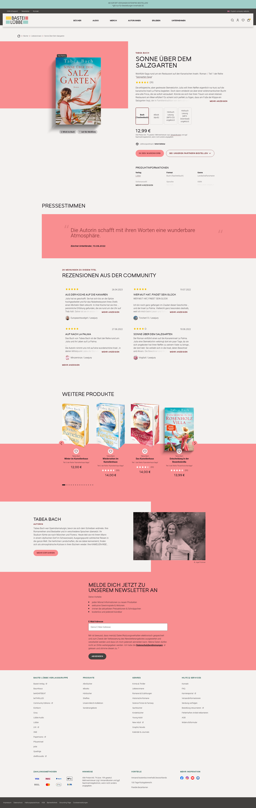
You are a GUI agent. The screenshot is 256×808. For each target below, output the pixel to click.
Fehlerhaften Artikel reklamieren (195, 713)
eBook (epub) (156, 116)
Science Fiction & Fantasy (143, 703)
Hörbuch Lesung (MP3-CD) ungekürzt (170, 116)
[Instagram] (187, 778)
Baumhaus (38, 689)
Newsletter (25, 11)
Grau (35, 713)
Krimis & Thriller (138, 684)
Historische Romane (140, 698)
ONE (35, 732)
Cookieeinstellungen (80, 803)
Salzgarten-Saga (144, 77)
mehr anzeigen (218, 101)
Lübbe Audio (38, 717)
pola (35, 746)
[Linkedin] (198, 778)
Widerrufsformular (189, 722)
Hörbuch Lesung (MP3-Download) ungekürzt (184, 116)
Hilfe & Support (12, 11)
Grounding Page (65, 803)
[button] (76, 440)
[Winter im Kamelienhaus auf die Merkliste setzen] (76, 426)
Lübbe (138, 176)
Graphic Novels (138, 727)
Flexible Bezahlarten (139, 787)
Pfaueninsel (38, 742)
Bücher (25, 36)
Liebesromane (36, 36)
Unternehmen (178, 21)
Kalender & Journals (140, 732)
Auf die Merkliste (88, 132)
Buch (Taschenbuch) (142, 116)
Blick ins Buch (69, 132)
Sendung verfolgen (189, 703)
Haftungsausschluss (32, 803)
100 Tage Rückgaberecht (141, 782)
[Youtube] (192, 778)
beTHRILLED (38, 698)
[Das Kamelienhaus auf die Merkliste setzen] (145, 426)
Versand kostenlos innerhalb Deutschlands (149, 778)
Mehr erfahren (46, 553)
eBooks (86, 689)
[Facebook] (181, 778)
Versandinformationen (191, 698)
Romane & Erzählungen (142, 693)
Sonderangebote (90, 708)
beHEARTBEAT (39, 693)
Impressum (7, 803)
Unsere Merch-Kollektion (93, 703)
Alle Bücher (87, 684)
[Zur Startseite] (18, 36)
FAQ (183, 689)
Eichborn (37, 708)
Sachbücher (137, 708)
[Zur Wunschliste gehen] (243, 20)
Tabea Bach (142, 53)
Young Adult (137, 717)
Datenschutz (18, 803)
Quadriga (37, 751)
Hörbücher (87, 693)
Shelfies (86, 698)
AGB (184, 717)
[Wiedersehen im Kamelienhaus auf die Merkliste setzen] (110, 426)
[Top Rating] (78, 91)
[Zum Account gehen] (237, 20)
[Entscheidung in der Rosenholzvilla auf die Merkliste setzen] (179, 429)
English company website (240, 11)
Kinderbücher (138, 713)
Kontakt (36, 11)
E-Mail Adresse (95, 621)
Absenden (97, 656)
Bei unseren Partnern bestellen (188, 153)
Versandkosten (176, 135)
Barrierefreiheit (52, 803)
